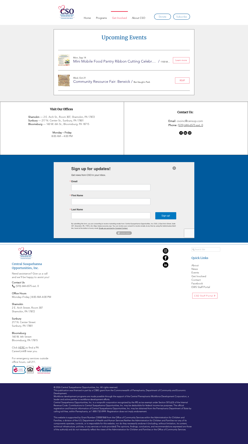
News (194, 269)
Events (195, 272)
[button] (115, 61)
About (195, 265)
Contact (196, 279)
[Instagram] (189, 133)
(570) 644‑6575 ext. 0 (190, 125)
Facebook (197, 283)
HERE (22, 347)
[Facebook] (181, 133)
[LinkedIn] (185, 133)
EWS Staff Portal (200, 287)
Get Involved (198, 276)
